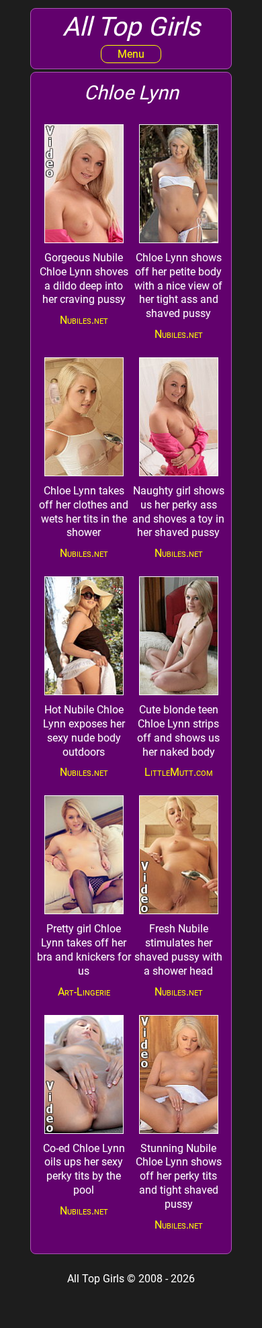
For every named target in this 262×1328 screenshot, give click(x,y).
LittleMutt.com (178, 772)
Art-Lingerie (84, 991)
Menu (131, 54)
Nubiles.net (84, 320)
